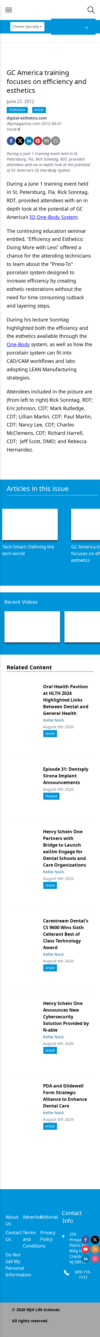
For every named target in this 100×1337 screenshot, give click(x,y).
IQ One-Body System (54, 217)
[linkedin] (28, 140)
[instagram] (95, 1258)
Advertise (32, 1217)
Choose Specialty (25, 26)
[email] (46, 140)
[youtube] (85, 1249)
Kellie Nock (53, 720)
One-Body (18, 344)
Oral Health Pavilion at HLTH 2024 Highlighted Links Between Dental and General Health (65, 700)
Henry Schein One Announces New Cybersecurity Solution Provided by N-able (66, 1016)
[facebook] (11, 140)
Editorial (49, 1217)
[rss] (95, 1249)
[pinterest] (37, 140)
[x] (95, 1240)
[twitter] (20, 140)
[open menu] (8, 10)
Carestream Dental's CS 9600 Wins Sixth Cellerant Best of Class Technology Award (65, 934)
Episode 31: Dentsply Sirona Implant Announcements (65, 775)
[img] (50, 10)
